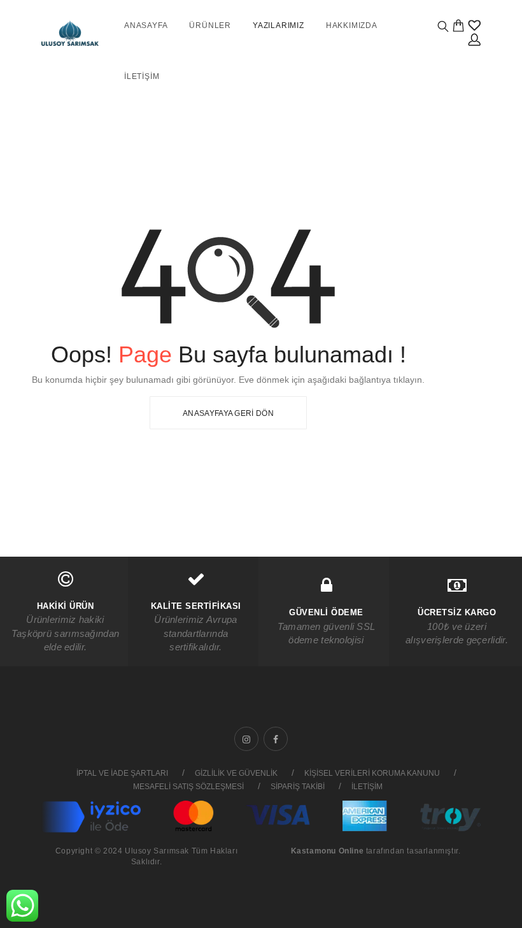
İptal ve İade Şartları (122, 773)
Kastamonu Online (327, 850)
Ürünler (210, 25)
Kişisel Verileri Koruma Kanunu (372, 773)
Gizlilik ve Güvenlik (236, 773)
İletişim (141, 76)
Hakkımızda (351, 25)
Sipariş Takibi (298, 786)
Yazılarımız (278, 25)
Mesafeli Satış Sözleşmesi (188, 786)
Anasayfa (145, 25)
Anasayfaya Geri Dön (228, 413)
